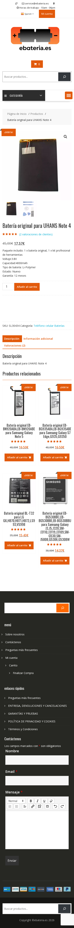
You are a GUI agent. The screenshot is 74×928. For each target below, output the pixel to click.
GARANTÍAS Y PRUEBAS (23, 713)
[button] (68, 95)
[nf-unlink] (39, 806)
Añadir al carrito (27, 286)
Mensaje (14, 792)
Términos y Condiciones (23, 729)
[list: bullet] (17, 806)
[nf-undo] (55, 806)
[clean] (51, 800)
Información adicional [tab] (38, 338)
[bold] (31, 800)
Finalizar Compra (23, 673)
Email (11, 771)
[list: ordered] (10, 806)
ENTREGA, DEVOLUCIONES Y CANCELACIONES (37, 706)
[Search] (64, 76)
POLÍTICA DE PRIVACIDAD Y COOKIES (31, 721)
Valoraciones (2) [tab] (14, 345)
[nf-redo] (62, 806)
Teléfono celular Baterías (49, 325)
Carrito (13, 665)
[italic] (38, 800)
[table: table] (47, 806)
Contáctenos (13, 642)
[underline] (44, 800)
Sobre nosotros (14, 634)
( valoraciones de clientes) (36, 234)
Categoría (16, 95)
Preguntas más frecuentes (21, 650)
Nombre (12, 751)
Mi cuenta (47, 13)
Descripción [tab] (11, 338)
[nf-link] (33, 806)
